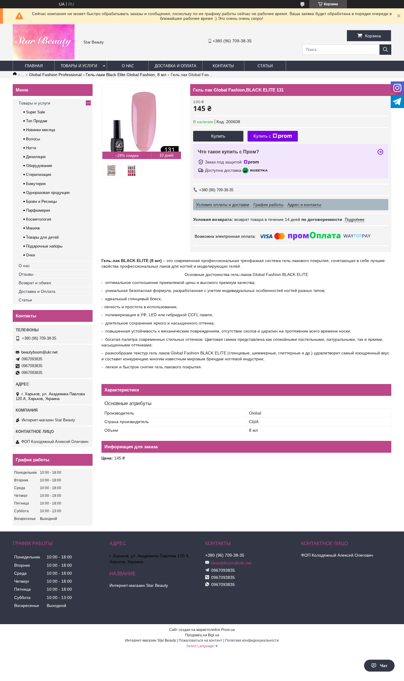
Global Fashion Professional (55, 74)
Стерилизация (38, 174)
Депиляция (36, 157)
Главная (34, 66)
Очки (30, 255)
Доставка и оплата (175, 66)
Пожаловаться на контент (200, 640)
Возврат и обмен (35, 282)
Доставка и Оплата (37, 291)
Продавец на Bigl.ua (202, 635)
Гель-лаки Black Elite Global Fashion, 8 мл (126, 74)
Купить (218, 136)
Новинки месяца (40, 130)
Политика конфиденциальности (252, 640)
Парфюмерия (38, 210)
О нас (128, 66)
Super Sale (35, 112)
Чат (383, 665)
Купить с (262, 136)
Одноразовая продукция (48, 192)
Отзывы (26, 274)
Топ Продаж (36, 121)
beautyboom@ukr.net (39, 352)
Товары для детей (42, 237)
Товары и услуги (79, 66)
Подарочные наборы (44, 246)
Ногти (31, 148)
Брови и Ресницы (41, 201)
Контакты (223, 66)
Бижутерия (36, 184)
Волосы (33, 139)
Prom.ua (228, 630)
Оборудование (39, 165)
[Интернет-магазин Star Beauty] (44, 58)
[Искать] (385, 49)
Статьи (265, 66)
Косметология (38, 219)
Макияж (33, 228)
